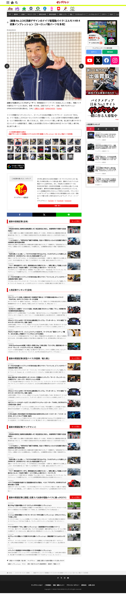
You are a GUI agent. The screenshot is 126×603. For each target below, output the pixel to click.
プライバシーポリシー (73, 585)
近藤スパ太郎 (39, 108)
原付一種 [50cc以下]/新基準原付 (37, 564)
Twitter (59, 108)
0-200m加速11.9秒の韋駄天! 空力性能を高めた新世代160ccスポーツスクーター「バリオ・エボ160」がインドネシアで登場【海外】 (37, 415)
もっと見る (76, 221)
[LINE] (69, 215)
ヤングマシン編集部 (100, 140)
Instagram (68, 201)
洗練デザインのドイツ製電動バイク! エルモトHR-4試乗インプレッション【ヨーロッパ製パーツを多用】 (61, 573)
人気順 (23, 14)
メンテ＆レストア (93, 14)
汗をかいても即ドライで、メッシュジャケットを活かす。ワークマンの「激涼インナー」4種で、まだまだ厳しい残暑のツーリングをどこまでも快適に (36, 333)
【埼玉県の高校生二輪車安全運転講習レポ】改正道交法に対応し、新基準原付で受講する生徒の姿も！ (37, 230)
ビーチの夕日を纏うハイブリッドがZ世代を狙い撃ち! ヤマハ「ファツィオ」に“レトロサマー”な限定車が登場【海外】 (37, 278)
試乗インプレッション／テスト (17, 564)
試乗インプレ (63, 14)
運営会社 (83, 585)
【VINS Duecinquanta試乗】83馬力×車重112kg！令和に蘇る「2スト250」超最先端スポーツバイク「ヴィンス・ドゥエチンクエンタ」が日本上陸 (37, 346)
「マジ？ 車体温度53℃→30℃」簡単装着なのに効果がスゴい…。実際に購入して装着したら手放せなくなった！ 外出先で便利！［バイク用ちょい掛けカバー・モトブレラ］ (37, 266)
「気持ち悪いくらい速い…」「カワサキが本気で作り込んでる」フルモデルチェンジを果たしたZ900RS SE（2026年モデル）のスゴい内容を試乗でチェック (37, 255)
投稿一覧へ (58, 205)
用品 (71, 14)
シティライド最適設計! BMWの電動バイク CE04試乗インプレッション (30, 550)
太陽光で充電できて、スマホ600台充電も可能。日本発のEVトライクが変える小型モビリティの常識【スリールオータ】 (106, 158)
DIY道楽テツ (98, 184)
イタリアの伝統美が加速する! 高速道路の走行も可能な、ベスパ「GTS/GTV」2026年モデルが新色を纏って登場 (37, 483)
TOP (9, 14)
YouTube (51, 201)
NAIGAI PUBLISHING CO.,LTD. (61, 589)
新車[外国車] (52, 14)
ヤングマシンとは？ (37, 585)
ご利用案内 (48, 585)
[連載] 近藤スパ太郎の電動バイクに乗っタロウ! (50, 560)
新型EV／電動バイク (54, 564)
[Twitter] (44, 215)
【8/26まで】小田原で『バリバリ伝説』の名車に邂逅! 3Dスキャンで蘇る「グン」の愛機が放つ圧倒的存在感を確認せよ (37, 310)
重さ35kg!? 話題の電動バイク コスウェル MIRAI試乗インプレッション (30, 505)
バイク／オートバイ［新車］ (22, 573)
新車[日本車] (42, 14)
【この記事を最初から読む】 (41, 133)
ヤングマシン (31, 560)
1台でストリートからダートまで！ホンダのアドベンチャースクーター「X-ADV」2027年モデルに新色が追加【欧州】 (37, 403)
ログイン (94, 52)
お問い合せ (91, 585)
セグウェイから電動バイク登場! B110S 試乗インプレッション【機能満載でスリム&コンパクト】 (36, 537)
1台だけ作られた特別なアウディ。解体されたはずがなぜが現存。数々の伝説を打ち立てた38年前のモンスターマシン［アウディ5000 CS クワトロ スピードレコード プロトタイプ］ (106, 147)
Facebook (60, 201)
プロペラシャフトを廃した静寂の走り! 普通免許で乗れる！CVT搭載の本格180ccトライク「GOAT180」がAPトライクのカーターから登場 (35, 298)
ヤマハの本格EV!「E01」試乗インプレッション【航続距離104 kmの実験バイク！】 (34, 527)
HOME (10, 573)
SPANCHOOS (50, 108)
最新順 (16, 14)
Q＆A (111, 14)
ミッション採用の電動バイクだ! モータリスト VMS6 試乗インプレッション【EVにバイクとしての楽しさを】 (37, 516)
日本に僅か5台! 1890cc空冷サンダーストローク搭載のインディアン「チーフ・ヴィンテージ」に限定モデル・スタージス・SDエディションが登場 (37, 378)
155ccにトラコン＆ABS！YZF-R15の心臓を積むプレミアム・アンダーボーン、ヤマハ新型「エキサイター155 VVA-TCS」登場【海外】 (37, 321)
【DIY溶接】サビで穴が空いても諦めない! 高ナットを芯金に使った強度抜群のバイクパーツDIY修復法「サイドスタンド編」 (105, 180)
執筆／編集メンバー (59, 585)
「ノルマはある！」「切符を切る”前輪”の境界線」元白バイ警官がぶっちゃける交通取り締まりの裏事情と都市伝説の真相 (37, 241)
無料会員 (110, 52)
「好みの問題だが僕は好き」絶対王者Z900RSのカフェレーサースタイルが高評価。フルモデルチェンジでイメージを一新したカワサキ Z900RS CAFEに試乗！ (106, 169)
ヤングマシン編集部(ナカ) (102, 151)
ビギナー (104, 14)
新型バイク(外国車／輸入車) (18, 560)
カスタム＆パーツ (80, 14)
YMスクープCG (31, 14)
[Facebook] (19, 215)
